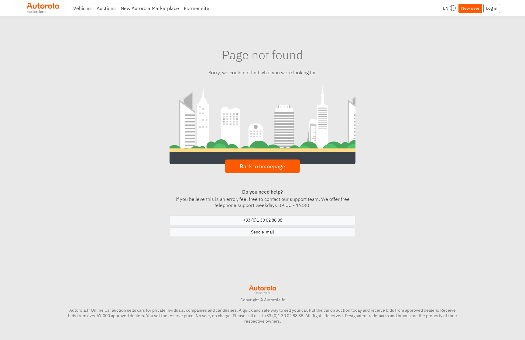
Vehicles (82, 8)
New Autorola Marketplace (150, 8)
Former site (196, 8)
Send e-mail (262, 232)
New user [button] (470, 8)
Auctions (106, 8)
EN (445, 8)
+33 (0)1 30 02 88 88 (262, 220)
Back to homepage (262, 166)
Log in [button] (491, 8)
